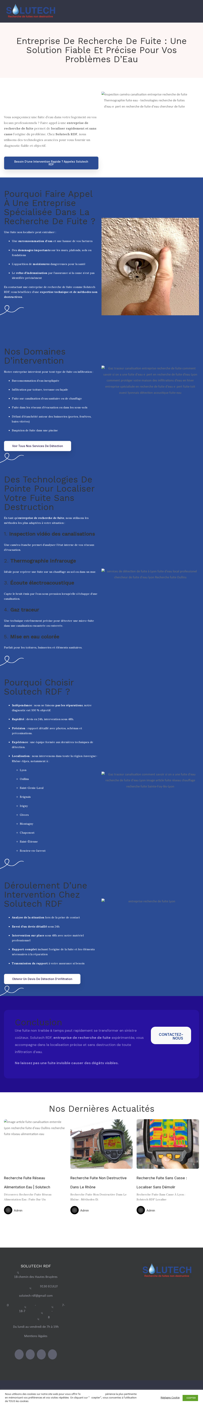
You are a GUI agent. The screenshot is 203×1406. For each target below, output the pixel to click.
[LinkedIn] (41, 1354)
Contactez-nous (171, 1036)
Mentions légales (35, 1336)
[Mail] (52, 1354)
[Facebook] (19, 1354)
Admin (18, 1210)
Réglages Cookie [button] (170, 1397)
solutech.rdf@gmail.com (36, 1295)
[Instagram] (30, 1354)
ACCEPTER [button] (190, 1398)
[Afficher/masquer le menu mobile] (195, 12)
